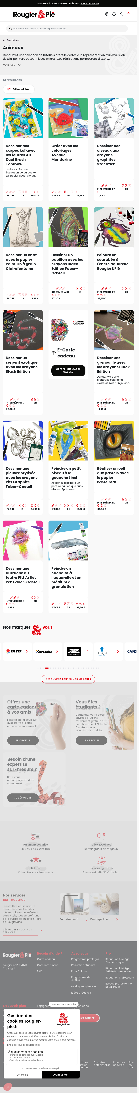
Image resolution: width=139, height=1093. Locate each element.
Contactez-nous (47, 965)
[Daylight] (78, 651)
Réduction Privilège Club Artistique (117, 961)
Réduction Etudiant (83, 965)
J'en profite (91, 740)
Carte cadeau (46, 959)
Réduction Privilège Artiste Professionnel (118, 970)
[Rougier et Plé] (17, 955)
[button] (107, 15)
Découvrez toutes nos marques (68, 679)
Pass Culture (79, 971)
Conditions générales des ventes (81, 1065)
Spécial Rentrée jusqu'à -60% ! (68, 3)
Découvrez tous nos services (17, 931)
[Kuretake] (17, 651)
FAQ (39, 971)
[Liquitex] (47, 651)
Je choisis (23, 740)
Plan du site (131, 1065)
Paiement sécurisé (119, 1064)
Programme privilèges (85, 959)
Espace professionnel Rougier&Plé (119, 985)
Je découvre (23, 797)
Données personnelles (102, 1064)
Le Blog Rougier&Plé (83, 986)
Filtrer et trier (22, 89)
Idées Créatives (81, 992)
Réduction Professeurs (120, 977)
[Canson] (108, 651)
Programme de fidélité (80, 979)
